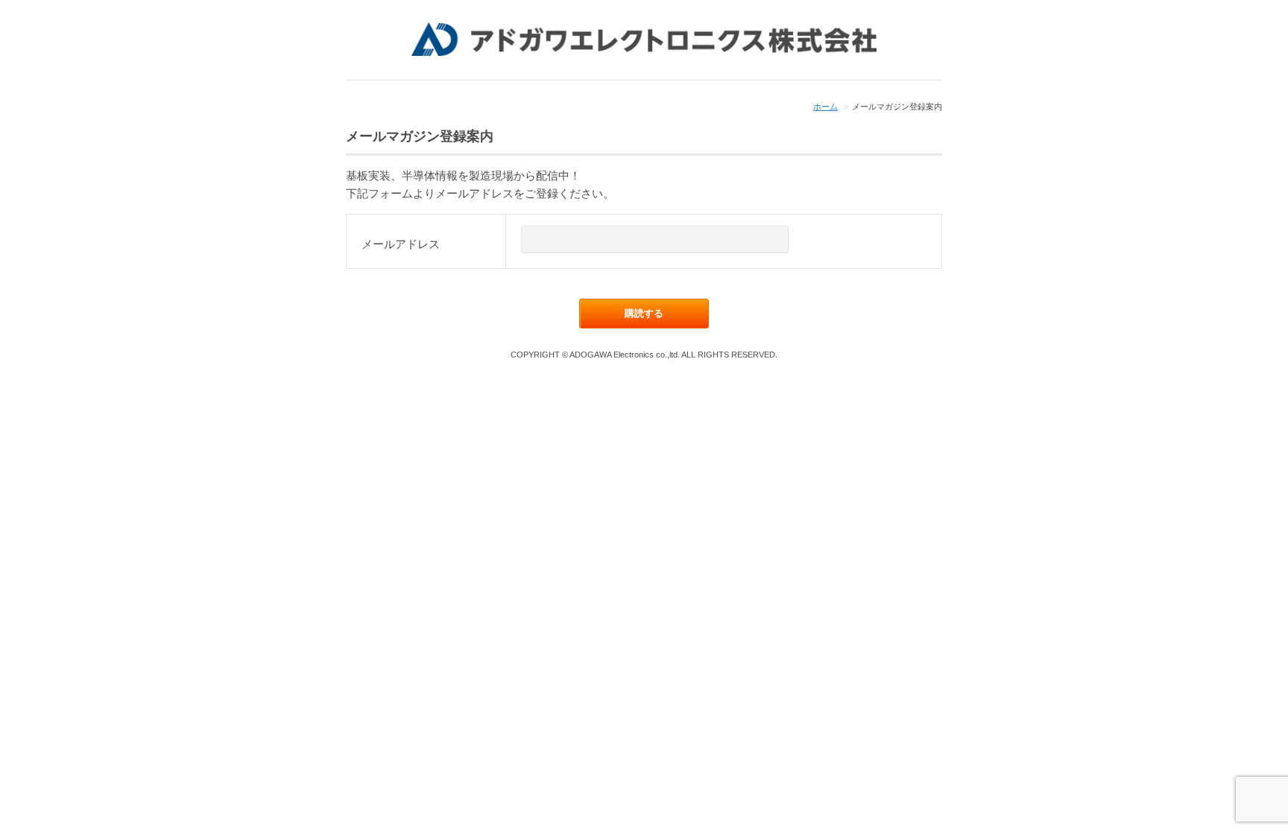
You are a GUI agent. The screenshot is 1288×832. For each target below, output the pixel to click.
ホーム (825, 106)
